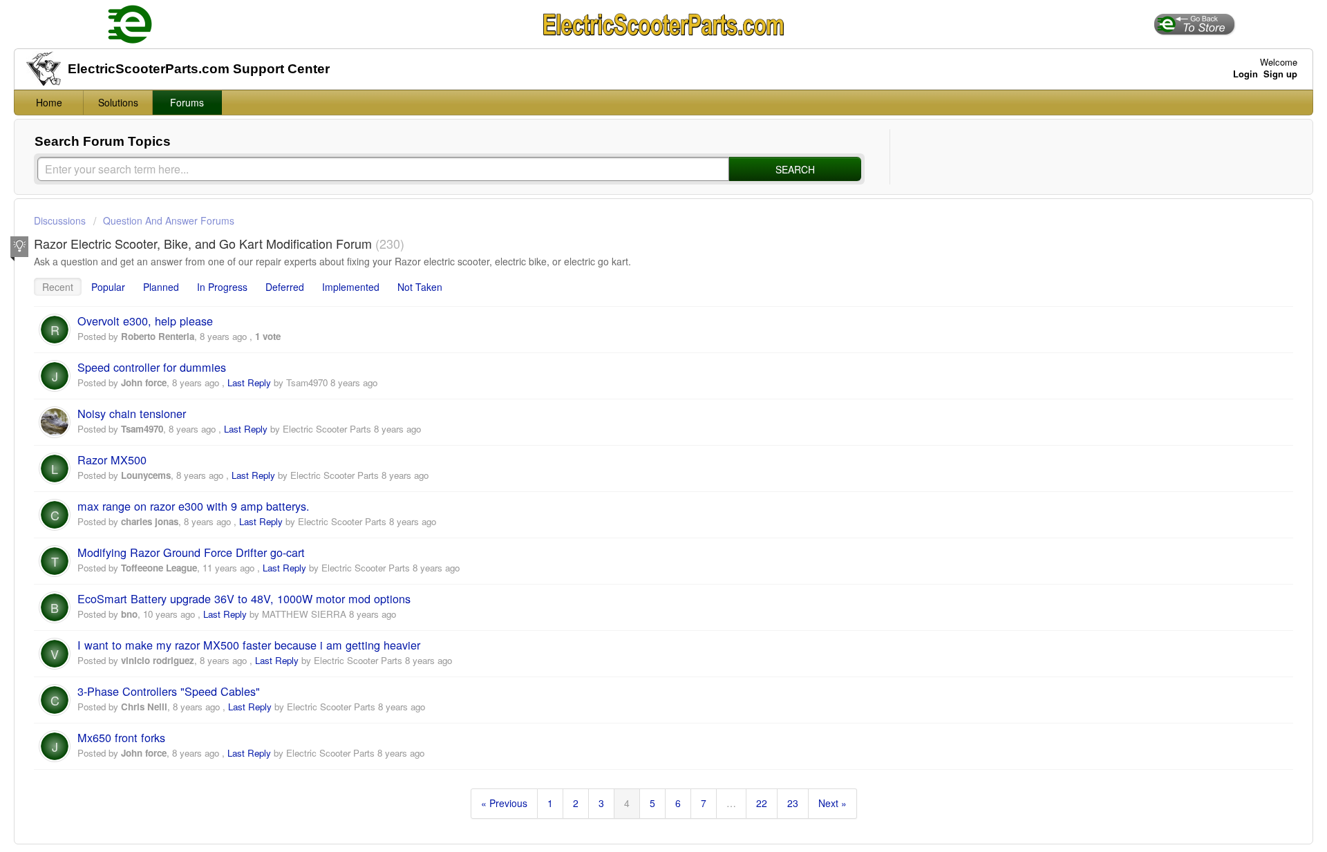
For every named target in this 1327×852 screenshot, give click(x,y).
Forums (187, 102)
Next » (832, 803)
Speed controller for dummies (151, 367)
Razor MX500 (112, 459)
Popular (108, 287)
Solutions (118, 102)
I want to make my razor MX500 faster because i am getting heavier (248, 644)
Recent (57, 287)
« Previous (504, 803)
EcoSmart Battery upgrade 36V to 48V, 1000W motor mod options (244, 598)
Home (49, 102)
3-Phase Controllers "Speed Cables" (168, 691)
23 (792, 803)
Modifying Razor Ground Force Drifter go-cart (191, 552)
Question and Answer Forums (168, 220)
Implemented (350, 287)
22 (761, 803)
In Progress (222, 287)
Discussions (60, 220)
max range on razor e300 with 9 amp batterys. (193, 506)
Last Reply (249, 382)
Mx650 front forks (121, 737)
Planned (161, 287)
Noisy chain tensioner (131, 413)
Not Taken (419, 287)
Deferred (284, 287)
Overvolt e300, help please (145, 320)
